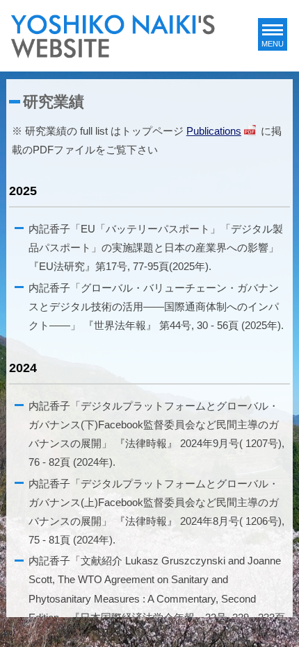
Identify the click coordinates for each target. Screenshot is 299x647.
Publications (213, 131)
